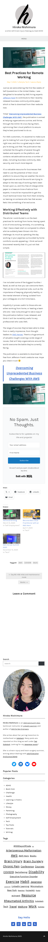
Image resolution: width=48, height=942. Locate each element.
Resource (28, 895)
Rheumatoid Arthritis (19, 901)
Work (35, 563)
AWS (20, 563)
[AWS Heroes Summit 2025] (11, 539)
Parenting (10, 810)
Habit (24, 881)
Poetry (38, 890)
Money (8, 807)
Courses (39, 866)
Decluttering (21, 872)
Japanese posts (31, 744)
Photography (11, 814)
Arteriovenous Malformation (23, 850)
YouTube (41, 907)
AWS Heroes (17, 334)
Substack (20, 738)
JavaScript (7, 886)
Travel (13, 906)
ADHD (8, 785)
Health (9, 796)
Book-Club (10, 789)
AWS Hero (24, 856)
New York (12, 890)
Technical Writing (10, 520)
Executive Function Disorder (24, 876)
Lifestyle (21, 82)
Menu (24, 39)
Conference (27, 866)
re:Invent (16, 895)
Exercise (12, 882)
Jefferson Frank (9, 98)
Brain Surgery (33, 861)
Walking (22, 906)
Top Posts (10, 825)
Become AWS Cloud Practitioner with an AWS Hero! (31, 522)
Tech (27, 82)
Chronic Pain (11, 866)
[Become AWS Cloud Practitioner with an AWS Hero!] (31, 514)
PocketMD (30, 890)
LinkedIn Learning (20, 886)
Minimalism (36, 886)
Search (6, 659)
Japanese (36, 881)
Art (33, 846)
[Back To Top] (44, 936)
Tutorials (9, 828)
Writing (9, 832)
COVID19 (27, 563)
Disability (36, 872)
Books (33, 856)
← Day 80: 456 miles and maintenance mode (24, 576)
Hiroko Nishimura (24, 27)
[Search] (41, 663)
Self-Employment (13, 818)
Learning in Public (14, 800)
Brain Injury (13, 861)
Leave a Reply (36, 82)
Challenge (10, 792)
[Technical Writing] (11, 514)
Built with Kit (24, 476)
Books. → (24, 582)
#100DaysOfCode (22, 846)
